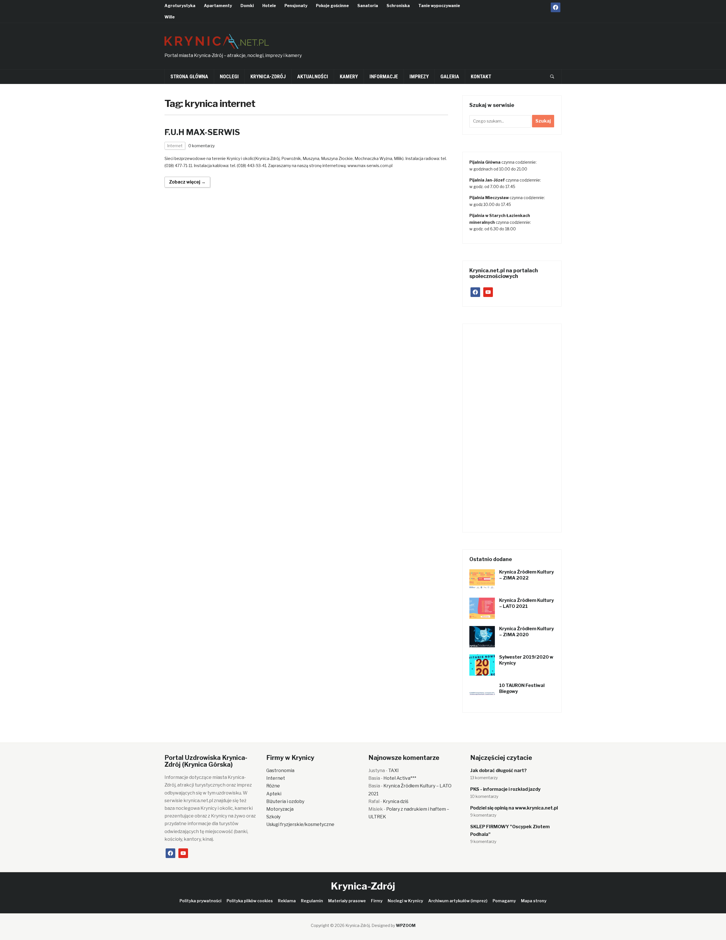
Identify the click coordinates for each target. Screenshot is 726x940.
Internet (175, 145)
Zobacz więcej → (187, 182)
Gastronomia (280, 770)
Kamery (349, 76)
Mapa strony (533, 900)
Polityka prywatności (200, 900)
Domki (247, 5)
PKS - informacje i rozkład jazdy (505, 789)
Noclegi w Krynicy (405, 900)
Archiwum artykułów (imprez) (457, 900)
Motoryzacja (280, 809)
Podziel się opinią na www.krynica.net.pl (514, 808)
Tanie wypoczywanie (439, 5)
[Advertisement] (458, 44)
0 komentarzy (201, 145)
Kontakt (481, 76)
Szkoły (273, 816)
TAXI (393, 770)
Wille (169, 16)
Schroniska (398, 5)
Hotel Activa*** (399, 778)
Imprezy (419, 76)
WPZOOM (405, 925)
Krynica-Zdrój (268, 76)
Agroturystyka (179, 5)
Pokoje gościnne (332, 5)
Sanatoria (367, 5)
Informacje (384, 76)
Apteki (273, 793)
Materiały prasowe (347, 900)
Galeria (449, 76)
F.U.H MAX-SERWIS (202, 132)
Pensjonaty (295, 5)
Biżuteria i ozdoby (285, 801)
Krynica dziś (395, 801)
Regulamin (312, 900)
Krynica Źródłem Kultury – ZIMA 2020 (526, 631)
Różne (273, 786)
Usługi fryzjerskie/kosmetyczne (300, 824)
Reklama (287, 900)
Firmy (377, 900)
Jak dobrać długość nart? (498, 770)
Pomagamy (504, 900)
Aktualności (312, 76)
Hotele (269, 5)
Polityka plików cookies (250, 900)
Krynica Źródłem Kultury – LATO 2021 (526, 603)
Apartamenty (218, 5)
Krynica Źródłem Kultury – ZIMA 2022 (526, 575)
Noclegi (229, 76)
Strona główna (189, 76)
